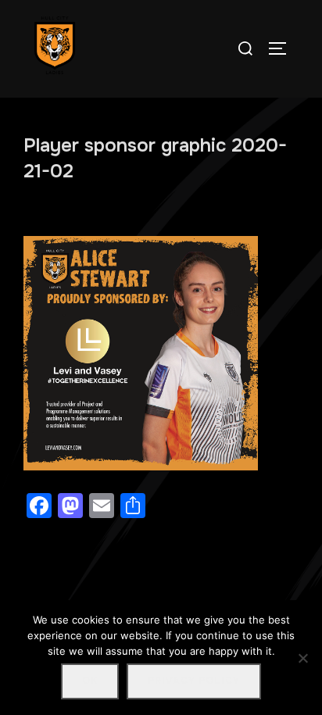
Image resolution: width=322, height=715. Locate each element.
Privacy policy (194, 680)
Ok (90, 680)
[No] (302, 658)
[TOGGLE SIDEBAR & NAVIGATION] (283, 48)
